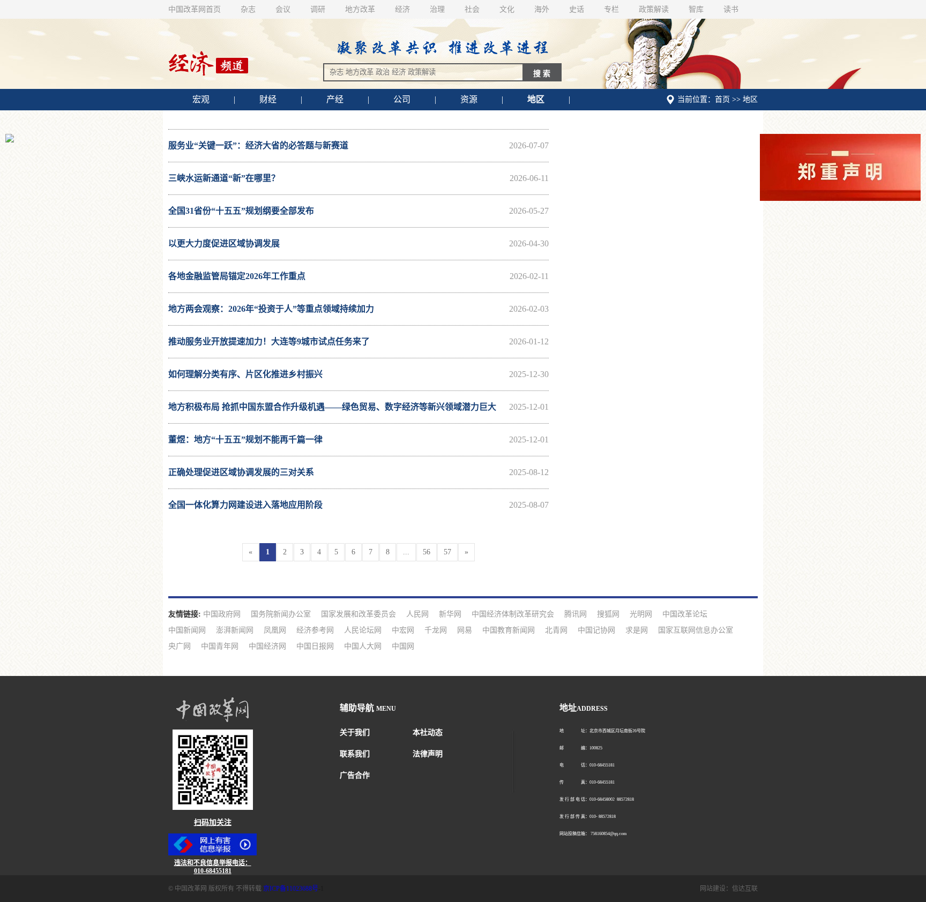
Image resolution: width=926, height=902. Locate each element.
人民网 (417, 614)
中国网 (403, 646)
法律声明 (428, 754)
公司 (401, 99)
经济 (402, 9)
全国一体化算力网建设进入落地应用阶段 (358, 504)
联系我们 (355, 754)
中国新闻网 (187, 630)
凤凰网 (275, 630)
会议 (282, 9)
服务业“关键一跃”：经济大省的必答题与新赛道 (358, 145)
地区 (535, 99)
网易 (464, 630)
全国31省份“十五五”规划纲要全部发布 (358, 210)
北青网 (556, 630)
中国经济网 (267, 646)
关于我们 (355, 732)
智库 (696, 9)
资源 (468, 99)
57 (447, 552)
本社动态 (428, 732)
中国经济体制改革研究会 (513, 614)
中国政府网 (222, 614)
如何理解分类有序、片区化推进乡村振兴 (358, 374)
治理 (437, 9)
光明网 (641, 614)
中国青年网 (219, 646)
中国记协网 (596, 630)
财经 (268, 99)
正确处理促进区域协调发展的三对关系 (358, 472)
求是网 (636, 630)
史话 (576, 9)
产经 (334, 99)
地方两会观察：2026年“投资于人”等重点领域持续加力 (358, 308)
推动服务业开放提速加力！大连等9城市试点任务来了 (358, 341)
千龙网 (435, 630)
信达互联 (745, 888)
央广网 (179, 646)
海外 (541, 9)
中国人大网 (363, 646)
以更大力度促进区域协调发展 (358, 243)
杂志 (248, 9)
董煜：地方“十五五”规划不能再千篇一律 (358, 439)
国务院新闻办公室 (281, 614)
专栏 (611, 9)
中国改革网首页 (194, 9)
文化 (506, 9)
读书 (730, 9)
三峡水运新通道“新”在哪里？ (358, 178)
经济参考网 (315, 630)
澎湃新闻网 (234, 630)
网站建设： (716, 888)
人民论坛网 (363, 630)
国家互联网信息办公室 (695, 630)
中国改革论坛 (684, 614)
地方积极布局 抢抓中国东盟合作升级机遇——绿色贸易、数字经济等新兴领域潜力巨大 (358, 406)
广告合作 (355, 775)
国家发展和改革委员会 (358, 614)
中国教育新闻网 (508, 630)
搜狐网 (608, 614)
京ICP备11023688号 (290, 888)
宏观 (201, 99)
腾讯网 (575, 614)
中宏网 (403, 630)
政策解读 (654, 9)
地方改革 (360, 9)
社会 (472, 9)
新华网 (450, 614)
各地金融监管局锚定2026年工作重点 (358, 276)
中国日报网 (315, 646)
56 (426, 552)
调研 (317, 9)
